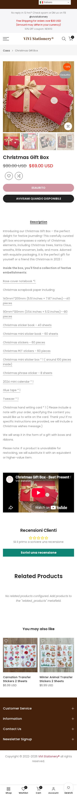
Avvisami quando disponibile (38, 199)
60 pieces (24, 342)
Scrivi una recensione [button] (38, 552)
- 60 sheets (30, 334)
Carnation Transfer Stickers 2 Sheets (17, 679)
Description (38, 222)
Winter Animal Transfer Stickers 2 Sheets (56, 679)
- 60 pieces (27, 351)
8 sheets (27, 373)
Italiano (47, 2)
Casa (6, 50)
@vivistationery (38, 16)
